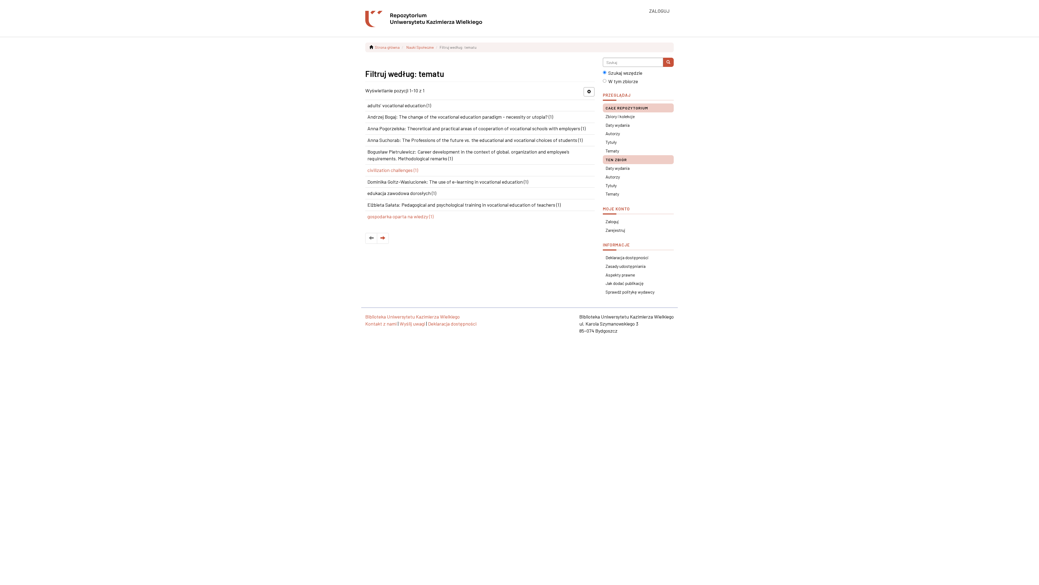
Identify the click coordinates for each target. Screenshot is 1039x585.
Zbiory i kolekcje (620, 116)
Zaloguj (612, 221)
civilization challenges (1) (392, 170)
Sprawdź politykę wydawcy (630, 291)
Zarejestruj (615, 230)
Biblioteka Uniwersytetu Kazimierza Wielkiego (412, 317)
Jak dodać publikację (625, 283)
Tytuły (611, 142)
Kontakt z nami (381, 324)
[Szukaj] (668, 62)
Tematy (612, 150)
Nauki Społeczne (420, 47)
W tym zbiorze (623, 81)
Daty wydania (618, 125)
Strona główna (387, 47)
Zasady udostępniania (626, 266)
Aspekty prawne (620, 274)
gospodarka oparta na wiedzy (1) (400, 216)
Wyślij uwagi (412, 324)
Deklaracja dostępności (627, 257)
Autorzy (613, 133)
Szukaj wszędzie (625, 73)
